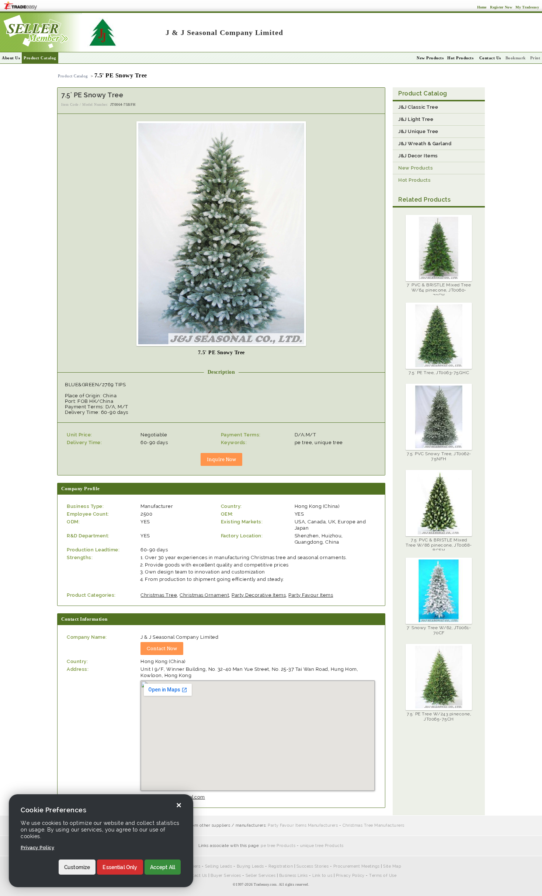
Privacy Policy (350, 875)
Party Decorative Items (259, 595)
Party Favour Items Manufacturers (303, 825)
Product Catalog (40, 58)
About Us (11, 58)
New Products (430, 58)
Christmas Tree (158, 595)
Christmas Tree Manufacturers (373, 825)
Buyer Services (226, 875)
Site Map (392, 866)
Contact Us (195, 875)
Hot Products (460, 58)
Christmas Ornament (204, 595)
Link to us (322, 875)
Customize (77, 867)
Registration (280, 866)
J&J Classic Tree (418, 107)
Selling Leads (218, 866)
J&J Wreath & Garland (424, 143)
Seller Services (261, 875)
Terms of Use (382, 875)
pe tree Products (278, 845)
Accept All (163, 867)
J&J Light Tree (415, 119)
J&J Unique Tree (418, 131)
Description (221, 372)
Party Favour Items (310, 595)
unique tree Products (322, 845)
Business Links (293, 875)
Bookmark (515, 58)
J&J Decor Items (418, 155)
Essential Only (120, 867)
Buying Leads (250, 866)
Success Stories (312, 866)
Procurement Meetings (356, 866)
